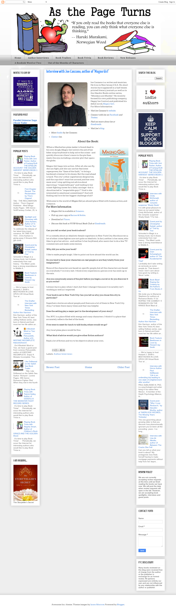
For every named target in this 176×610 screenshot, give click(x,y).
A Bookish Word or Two (28, 62)
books (59, 133)
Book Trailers (63, 57)
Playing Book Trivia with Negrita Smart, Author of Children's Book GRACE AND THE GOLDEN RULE (25, 429)
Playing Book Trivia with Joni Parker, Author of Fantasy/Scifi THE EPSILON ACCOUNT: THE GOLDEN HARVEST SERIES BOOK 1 (25, 163)
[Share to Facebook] (61, 350)
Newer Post (53, 367)
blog (102, 128)
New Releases (128, 57)
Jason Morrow (97, 604)
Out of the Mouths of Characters (66, 62)
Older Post (123, 367)
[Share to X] (58, 350)
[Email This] (53, 350)
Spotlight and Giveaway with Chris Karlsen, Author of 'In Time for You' (31, 221)
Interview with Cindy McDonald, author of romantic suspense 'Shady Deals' (150, 199)
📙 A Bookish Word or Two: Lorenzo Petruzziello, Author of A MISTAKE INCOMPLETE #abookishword (24, 336)
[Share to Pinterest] (63, 350)
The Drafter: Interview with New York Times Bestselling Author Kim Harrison (25, 307)
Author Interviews (38, 57)
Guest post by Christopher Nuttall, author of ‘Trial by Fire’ (31, 249)
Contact (54, 137)
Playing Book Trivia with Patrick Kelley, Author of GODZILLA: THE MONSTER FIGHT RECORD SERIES (24, 396)
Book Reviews (106, 57)
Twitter (94, 117)
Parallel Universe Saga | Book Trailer (25, 121)
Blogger (120, 604)
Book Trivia (84, 57)
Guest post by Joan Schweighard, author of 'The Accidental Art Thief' (150, 255)
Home (18, 57)
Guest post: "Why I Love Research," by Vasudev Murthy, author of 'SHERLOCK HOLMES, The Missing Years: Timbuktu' (150, 409)
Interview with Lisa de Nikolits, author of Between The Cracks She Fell (150, 441)
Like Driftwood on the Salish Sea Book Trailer (31, 364)
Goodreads (96, 124)
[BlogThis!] (56, 350)
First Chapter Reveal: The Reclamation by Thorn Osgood (30, 193)
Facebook (113, 115)
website (112, 111)
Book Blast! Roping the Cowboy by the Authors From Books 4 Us (150, 285)
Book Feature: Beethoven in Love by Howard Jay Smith (31, 277)
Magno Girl (108, 104)
